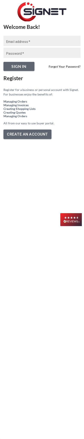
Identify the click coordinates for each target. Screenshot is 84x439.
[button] (71, 219)
